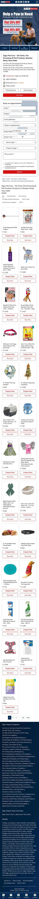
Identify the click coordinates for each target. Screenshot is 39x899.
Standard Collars (7, 789)
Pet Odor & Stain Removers (10, 733)
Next (28, 718)
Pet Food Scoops (26, 740)
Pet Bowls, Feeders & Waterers (12, 749)
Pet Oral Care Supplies (9, 735)
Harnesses (18, 763)
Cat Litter (18, 792)
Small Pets (21, 806)
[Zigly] (5, 2)
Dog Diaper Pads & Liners (10, 778)
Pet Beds (26, 749)
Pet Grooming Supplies (21, 804)
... (19, 718)
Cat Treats (5, 785)
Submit (19, 172)
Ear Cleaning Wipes (8, 771)
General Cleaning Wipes (24, 766)
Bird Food (13, 799)
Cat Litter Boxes (19, 789)
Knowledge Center (9, 883)
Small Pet (19, 728)
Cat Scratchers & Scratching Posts (21, 787)
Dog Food (26, 728)
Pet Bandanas (18, 752)
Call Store (19, 95)
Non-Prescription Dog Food (10, 761)
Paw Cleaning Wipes (8, 756)
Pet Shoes (5, 745)
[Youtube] (23, 2)
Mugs (11, 763)
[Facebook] (16, 2)
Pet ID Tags (24, 733)
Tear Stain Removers (8, 796)
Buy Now (10, 240)
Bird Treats (5, 799)
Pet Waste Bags (23, 759)
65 (23, 718)
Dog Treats (5, 773)
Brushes (21, 794)
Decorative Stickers (8, 782)
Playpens (25, 763)
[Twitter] (21, 2)
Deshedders (23, 778)
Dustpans (19, 771)
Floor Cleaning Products (9, 768)
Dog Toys (13, 773)
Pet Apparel (26, 754)
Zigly (8, 814)
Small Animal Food (17, 775)
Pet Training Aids (22, 747)
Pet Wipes (5, 763)
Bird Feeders (30, 799)
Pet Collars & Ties (15, 745)
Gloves (32, 763)
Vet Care (5, 728)
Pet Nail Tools (6, 730)
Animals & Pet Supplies (22, 801)
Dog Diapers (6, 775)
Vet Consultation (28, 881)
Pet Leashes (16, 730)
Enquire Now (10, 236)
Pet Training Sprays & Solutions (11, 754)
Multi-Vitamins (24, 761)
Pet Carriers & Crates (8, 747)
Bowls (18, 796)
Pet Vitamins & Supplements (25, 756)
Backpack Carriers (7, 801)
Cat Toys (26, 785)
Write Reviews (11, 90)
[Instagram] (19, 2)
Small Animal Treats (16, 785)
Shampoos (26, 771)
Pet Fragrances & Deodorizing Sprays (13, 738)
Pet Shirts (5, 742)
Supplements (30, 794)
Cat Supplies (6, 787)
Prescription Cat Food (8, 766)
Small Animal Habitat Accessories (12, 780)
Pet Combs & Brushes (24, 742)
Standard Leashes (7, 792)
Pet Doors (13, 742)
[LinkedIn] (26, 2)
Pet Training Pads (7, 752)
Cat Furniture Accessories (10, 794)
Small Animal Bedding (24, 773)
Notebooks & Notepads (9, 759)
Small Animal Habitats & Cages (25, 782)
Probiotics (21, 768)
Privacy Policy (17, 881)
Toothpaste (21, 799)
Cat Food (12, 728)
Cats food (13, 806)
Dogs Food (5, 806)
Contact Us (7, 881)
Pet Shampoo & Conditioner (10, 740)
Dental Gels (28, 780)
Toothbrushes (26, 796)
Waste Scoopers (7, 804)
